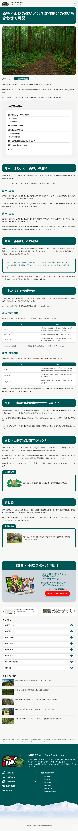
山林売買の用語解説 (22, 79)
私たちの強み (10, 786)
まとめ (10, 149)
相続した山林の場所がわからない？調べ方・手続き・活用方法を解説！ (35, 699)
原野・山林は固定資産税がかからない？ (21, 141)
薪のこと (8, 668)
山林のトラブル (10, 649)
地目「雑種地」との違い (16, 125)
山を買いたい (9, 631)
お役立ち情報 (49, 773)
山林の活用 (9, 655)
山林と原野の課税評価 (15, 130)
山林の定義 (13, 121)
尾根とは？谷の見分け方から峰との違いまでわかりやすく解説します (35, 680)
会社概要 (9, 790)
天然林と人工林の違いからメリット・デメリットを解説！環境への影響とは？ (37, 719)
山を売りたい (9, 625)
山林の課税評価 (14, 133)
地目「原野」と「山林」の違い (18, 115)
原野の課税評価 (14, 137)
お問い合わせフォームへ (58, 593)
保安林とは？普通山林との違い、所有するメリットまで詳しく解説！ (35, 709)
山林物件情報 (10, 781)
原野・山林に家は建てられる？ (18, 145)
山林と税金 (9, 643)
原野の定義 (13, 118)
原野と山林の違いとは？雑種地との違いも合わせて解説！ (31, 690)
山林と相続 (9, 637)
